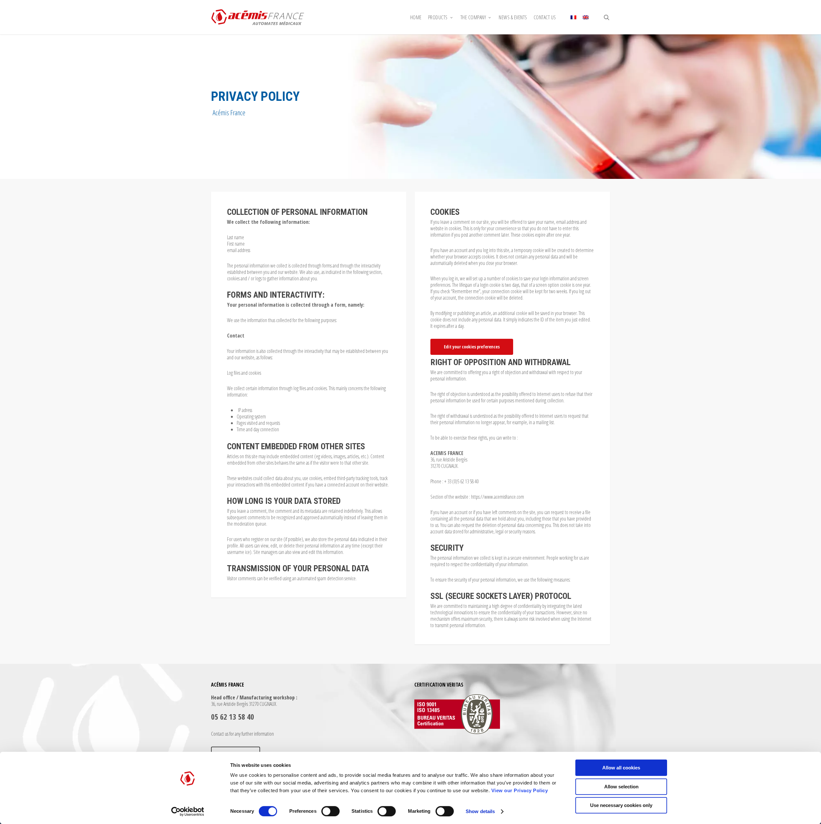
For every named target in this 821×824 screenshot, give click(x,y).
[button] (471, 347)
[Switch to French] (573, 17)
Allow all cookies (621, 767)
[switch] (330, 811)
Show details (480, 811)
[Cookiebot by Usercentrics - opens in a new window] (188, 811)
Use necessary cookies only (621, 805)
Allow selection (621, 786)
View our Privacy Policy (519, 790)
